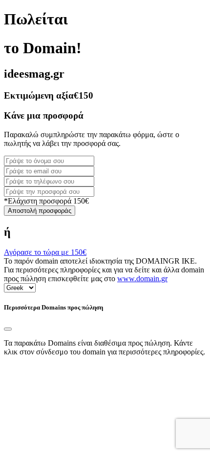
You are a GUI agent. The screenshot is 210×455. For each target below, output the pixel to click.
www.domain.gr (142, 278)
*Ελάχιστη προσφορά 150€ (46, 201)
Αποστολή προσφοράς (39, 210)
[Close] (8, 329)
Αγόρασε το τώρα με (45, 252)
